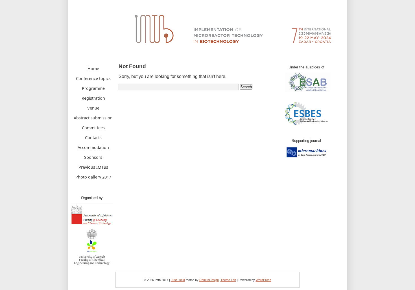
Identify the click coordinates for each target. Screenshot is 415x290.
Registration (93, 98)
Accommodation (93, 147)
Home (93, 68)
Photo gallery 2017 (93, 177)
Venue (93, 108)
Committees (93, 127)
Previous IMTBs (93, 167)
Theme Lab (228, 280)
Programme (93, 88)
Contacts (93, 137)
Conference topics (93, 78)
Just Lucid (178, 280)
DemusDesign (209, 280)
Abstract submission (93, 118)
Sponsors (93, 157)
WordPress (263, 280)
